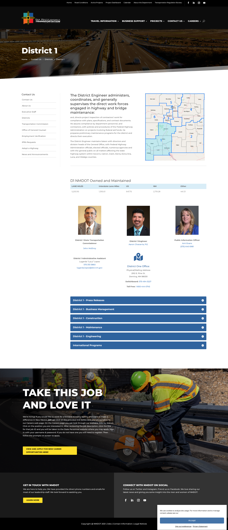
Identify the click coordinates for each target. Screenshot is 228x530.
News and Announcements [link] (35, 154)
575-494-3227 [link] (145, 281)
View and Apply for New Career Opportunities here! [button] (43, 450)
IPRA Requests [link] (29, 142)
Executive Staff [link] (29, 112)
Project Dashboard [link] (113, 3)
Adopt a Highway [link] (30, 148)
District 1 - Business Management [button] (93, 309)
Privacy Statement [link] (200, 526)
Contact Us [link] (175, 21)
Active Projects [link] (97, 3)
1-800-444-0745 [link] (143, 286)
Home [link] (69, 3)
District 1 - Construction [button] (87, 318)
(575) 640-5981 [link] (187, 246)
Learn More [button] (32, 500)
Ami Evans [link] (187, 243)
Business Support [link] (133, 21)
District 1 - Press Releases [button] (88, 300)
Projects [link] (156, 21)
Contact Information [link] (122, 524)
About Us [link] (26, 106)
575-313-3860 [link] (90, 264)
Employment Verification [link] (34, 136)
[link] (188, 3)
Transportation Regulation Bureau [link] (168, 3)
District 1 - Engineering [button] (87, 336)
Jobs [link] (109, 524)
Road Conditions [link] (81, 3)
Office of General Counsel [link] (34, 130)
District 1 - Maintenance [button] (87, 327)
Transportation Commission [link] (35, 124)
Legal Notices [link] (140, 524)
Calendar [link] (127, 3)
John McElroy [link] (89, 248)
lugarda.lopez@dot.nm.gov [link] (89, 268)
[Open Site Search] (204, 21)
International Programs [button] (87, 345)
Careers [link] (193, 21)
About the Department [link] (143, 3)
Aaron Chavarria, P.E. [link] (138, 244)
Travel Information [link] (104, 21)
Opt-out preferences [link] (183, 526)
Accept (192, 520)
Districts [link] (26, 118)
